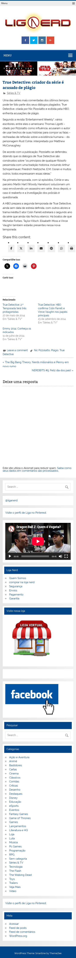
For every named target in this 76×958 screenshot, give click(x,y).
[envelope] (41, 248)
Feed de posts (18, 928)
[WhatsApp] (61, 248)
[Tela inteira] (66, 556)
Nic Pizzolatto (42, 350)
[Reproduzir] (10, 556)
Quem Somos (17, 578)
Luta (12, 838)
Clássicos (14, 777)
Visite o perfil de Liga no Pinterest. (26, 512)
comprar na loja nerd (21, 582)
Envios (13, 590)
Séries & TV (13, 93)
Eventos (14, 810)
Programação (17, 850)
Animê (13, 761)
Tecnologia (15, 866)
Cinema (14, 773)
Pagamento (16, 594)
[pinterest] (51, 248)
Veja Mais (15, 887)
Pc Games (15, 846)
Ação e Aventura (19, 757)
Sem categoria (18, 858)
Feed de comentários (22, 931)
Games (13, 822)
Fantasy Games (18, 814)
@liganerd (11, 500)
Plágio (54, 350)
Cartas (13, 769)
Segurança (15, 586)
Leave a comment (17, 350)
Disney (13, 797)
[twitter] (21, 248)
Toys (12, 879)
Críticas (13, 785)
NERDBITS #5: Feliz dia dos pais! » (52, 370)
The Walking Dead (20, 875)
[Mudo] (60, 556)
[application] (38, 541)
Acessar (14, 923)
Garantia (14, 598)
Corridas (14, 781)
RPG (11, 854)
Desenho (14, 789)
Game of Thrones (20, 818)
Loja (11, 834)
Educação (15, 801)
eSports (14, 805)
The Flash (15, 870)
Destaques (15, 793)
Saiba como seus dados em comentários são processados (37, 469)
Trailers (13, 883)
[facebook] (11, 248)
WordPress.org (18, 936)
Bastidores (15, 765)
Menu (4, 3)
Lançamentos (17, 826)
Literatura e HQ (18, 830)
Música (13, 842)
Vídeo (12, 891)
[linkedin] (31, 248)
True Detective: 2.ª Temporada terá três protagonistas (14, 308)
